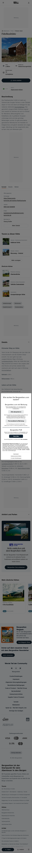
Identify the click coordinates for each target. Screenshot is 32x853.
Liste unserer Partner (24, 449)
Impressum (16, 454)
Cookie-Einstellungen (16, 458)
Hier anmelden (24, 439)
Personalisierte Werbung (16, 421)
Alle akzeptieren (16, 412)
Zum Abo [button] (16, 436)
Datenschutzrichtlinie (16, 456)
